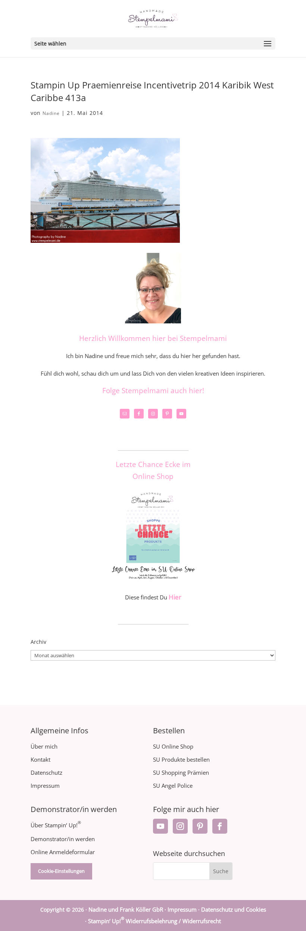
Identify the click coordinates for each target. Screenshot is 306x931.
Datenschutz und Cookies (233, 909)
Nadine (51, 113)
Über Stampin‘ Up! (56, 825)
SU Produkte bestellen (181, 759)
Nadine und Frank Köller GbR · (128, 909)
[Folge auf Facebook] (219, 826)
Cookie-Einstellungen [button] (61, 871)
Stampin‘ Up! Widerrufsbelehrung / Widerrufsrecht (154, 921)
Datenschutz (46, 772)
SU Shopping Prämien (181, 772)
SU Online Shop (173, 746)
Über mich (44, 746)
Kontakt (40, 759)
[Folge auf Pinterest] (200, 826)
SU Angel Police (173, 785)
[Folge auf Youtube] (160, 826)
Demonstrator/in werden (63, 839)
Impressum (45, 785)
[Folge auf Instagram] (180, 826)
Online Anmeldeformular (63, 852)
